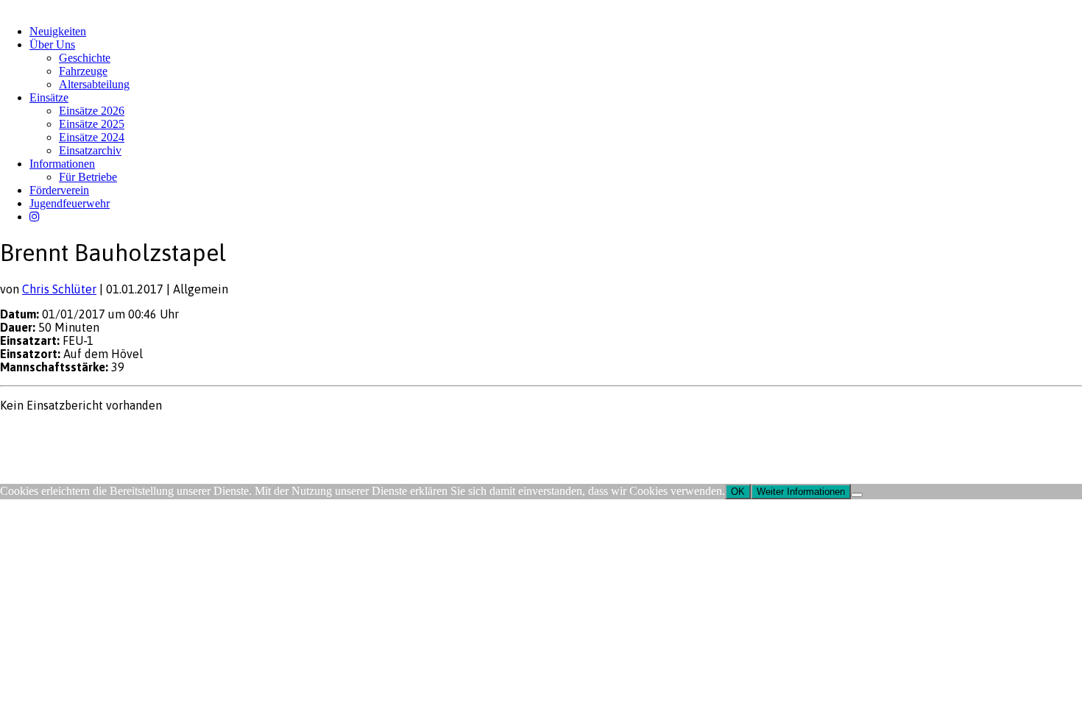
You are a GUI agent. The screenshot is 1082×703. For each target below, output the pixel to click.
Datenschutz (78, 433)
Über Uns (52, 44)
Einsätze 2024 (91, 137)
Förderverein (59, 190)
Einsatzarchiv (90, 150)
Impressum (23, 433)
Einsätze (48, 97)
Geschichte (84, 57)
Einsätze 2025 (91, 124)
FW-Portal (132, 433)
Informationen (62, 163)
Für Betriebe (88, 177)
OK (738, 491)
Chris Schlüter (59, 289)
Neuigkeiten (57, 31)
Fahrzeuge (83, 71)
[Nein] (857, 495)
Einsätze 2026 (91, 110)
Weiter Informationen (801, 491)
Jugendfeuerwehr (69, 203)
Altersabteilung (94, 84)
